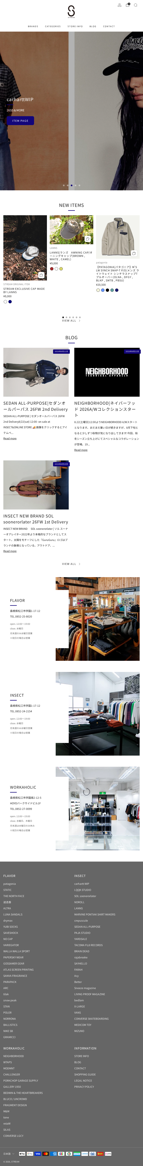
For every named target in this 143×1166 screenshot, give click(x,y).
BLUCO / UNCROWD (15, 1099)
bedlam (79, 1000)
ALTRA (7, 908)
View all (69, 320)
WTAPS (7, 1062)
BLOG (93, 26)
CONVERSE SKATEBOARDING (91, 1018)
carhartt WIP (81, 884)
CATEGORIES (53, 26)
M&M (6, 1111)
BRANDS (33, 26)
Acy (76, 976)
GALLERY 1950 (12, 1086)
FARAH (78, 969)
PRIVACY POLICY (84, 1086)
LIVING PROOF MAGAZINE (89, 994)
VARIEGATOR (11, 945)
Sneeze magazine (85, 988)
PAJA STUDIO (82, 933)
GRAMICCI (9, 1037)
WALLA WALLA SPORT (16, 951)
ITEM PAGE (20, 120)
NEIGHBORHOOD (13, 1056)
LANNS (78, 908)
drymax (7, 920)
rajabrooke (81, 957)
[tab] (63, 317)
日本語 (7, 1153)
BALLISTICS (10, 1025)
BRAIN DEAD (81, 951)
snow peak (10, 1000)
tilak (6, 994)
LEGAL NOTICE (83, 1080)
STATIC (7, 890)
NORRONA (9, 1018)
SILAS (6, 1129)
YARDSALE (80, 939)
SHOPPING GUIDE (85, 1074)
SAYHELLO (80, 963)
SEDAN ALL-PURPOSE (87, 926)
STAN (6, 1006)
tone (6, 1117)
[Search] (135, 5)
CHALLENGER (11, 1074)
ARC (5, 988)
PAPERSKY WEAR (13, 957)
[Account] (119, 5)
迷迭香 (7, 902)
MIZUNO (79, 1031)
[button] (64, 185)
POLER (7, 1012)
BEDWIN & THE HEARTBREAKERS (23, 1093)
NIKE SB (8, 1031)
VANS (77, 1012)
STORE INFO (75, 26)
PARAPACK (9, 982)
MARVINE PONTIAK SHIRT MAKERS (94, 914)
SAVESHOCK (10, 933)
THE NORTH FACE (13, 896)
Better (78, 982)
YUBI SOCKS (10, 926)
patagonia (9, 884)
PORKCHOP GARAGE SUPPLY (20, 1080)
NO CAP (8, 939)
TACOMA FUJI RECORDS (88, 945)
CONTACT (109, 26)
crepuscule (81, 920)
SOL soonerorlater (85, 896)
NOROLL (79, 902)
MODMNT (9, 1068)
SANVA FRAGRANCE (15, 976)
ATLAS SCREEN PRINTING (18, 969)
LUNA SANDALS (12, 914)
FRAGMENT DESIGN (15, 1105)
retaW (6, 1123)
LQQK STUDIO (82, 890)
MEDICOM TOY (82, 1025)
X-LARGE (79, 1006)
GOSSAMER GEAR (13, 963)
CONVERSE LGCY (13, 1136)
